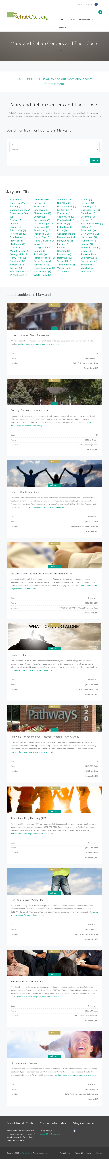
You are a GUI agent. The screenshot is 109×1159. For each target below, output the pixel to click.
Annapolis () (64, 199)
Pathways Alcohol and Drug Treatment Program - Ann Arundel (45, 736)
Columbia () (88, 216)
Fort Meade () (18, 233)
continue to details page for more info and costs (38, 344)
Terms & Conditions (83, 1153)
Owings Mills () (19, 254)
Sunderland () (89, 261)
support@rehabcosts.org (50, 1134)
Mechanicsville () (90, 247)
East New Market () (92, 223)
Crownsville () (42, 220)
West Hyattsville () (21, 271)
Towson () (16, 268)
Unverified (54, 305)
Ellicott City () (18, 230)
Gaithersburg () (66, 233)
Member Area (84, 20)
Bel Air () (39, 203)
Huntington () (89, 240)
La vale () (62, 244)
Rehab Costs (27, 1153)
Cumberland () (65, 220)
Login (79, 4)
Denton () (15, 223)
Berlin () (15, 206)
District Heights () (44, 223)
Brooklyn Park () (66, 206)
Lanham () (87, 244)
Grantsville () (17, 237)
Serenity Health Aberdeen (25, 492)
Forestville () (88, 230)
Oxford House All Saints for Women (30, 335)
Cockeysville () (65, 216)
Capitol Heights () (20, 210)
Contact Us (62, 27)
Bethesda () (40, 206)
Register (89, 4)
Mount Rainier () (19, 251)
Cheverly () (63, 213)
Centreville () (65, 210)
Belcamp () (87, 203)
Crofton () (16, 220)
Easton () (15, 227)
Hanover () (16, 240)
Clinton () (39, 216)
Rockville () (64, 257)
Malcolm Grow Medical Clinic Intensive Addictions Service (41, 573)
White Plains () (42, 275)
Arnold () (86, 199)
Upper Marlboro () (44, 268)
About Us (71, 20)
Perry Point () (18, 257)
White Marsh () (19, 275)
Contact (99, 1153)
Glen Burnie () (90, 233)
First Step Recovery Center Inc (27, 900)
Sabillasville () (89, 257)
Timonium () (88, 264)
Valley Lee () (64, 268)
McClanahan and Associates (25, 1063)
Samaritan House (20, 655)
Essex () (62, 230)
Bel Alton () (64, 203)
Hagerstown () (66, 237)
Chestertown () (42, 213)
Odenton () (63, 251)
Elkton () (86, 227)
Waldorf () (87, 268)
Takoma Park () (42, 264)
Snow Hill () (64, 261)
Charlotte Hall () (90, 210)
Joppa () (38, 244)
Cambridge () (89, 206)
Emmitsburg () (42, 230)
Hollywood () (65, 240)
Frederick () (41, 233)
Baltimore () (18, 203)
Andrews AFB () (43, 199)
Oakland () (40, 251)
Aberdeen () (17, 199)
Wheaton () (87, 271)
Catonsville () (41, 210)
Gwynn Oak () (42, 237)
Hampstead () (89, 237)
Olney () (86, 251)
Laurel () (15, 247)
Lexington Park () (43, 247)
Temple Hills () (66, 264)
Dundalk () (63, 223)
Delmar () (87, 220)
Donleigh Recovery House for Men (29, 410)
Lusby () (62, 247)
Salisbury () (17, 261)
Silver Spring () (42, 261)
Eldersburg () (65, 227)
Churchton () (88, 213)
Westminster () (42, 271)
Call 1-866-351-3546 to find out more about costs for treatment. (54, 81)
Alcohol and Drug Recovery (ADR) (29, 818)
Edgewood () (41, 227)
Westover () (64, 271)
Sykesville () (17, 264)
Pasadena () (64, 254)
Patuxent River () (90, 254)
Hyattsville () (17, 244)
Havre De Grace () (44, 240)
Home (60, 20)
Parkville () (40, 254)
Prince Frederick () (44, 257)
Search (95, 160)
